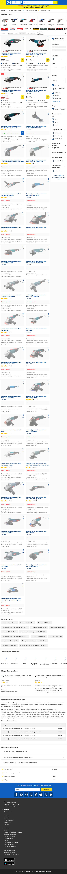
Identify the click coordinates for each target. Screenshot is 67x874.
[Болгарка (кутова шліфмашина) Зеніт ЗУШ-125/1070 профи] (12, 522)
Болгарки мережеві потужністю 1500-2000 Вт (34, 641)
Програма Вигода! (9, 844)
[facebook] (16, 794)
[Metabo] (43, 29)
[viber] (31, 794)
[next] (65, 652)
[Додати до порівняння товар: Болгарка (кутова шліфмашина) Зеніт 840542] (23, 418)
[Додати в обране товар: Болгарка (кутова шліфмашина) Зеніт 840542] (23, 415)
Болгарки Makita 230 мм (38, 636)
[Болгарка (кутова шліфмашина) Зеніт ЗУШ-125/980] (38, 353)
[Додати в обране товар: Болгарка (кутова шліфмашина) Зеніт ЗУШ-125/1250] (23, 314)
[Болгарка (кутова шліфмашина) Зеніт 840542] (12, 420)
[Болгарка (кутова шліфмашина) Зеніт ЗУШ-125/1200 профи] (38, 387)
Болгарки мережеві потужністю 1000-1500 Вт (15, 627)
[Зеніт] (4, 29)
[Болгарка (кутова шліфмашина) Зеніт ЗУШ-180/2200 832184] (12, 80)
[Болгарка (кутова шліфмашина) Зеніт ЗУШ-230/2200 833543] (12, 43)
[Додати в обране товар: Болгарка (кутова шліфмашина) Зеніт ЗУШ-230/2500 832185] (23, 449)
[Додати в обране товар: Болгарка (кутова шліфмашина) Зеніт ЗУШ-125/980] (48, 348)
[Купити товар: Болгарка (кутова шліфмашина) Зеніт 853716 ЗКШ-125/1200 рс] (47, 97)
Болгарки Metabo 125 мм (27, 623)
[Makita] (20, 29)
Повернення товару (9, 836)
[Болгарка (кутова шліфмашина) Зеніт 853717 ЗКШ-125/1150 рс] (12, 387)
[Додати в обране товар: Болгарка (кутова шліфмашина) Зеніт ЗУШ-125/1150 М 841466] (48, 280)
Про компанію (8, 811)
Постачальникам (9, 820)
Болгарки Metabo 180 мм (57, 627)
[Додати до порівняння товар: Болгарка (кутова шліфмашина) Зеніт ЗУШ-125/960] (48, 316)
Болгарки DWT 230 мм (44, 623)
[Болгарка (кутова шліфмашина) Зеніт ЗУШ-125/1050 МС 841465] (12, 285)
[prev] (61, 652)
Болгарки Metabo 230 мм (9, 623)
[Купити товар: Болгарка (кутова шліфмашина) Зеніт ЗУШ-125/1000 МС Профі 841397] (47, 60)
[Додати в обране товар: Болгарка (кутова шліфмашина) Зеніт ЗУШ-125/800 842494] (48, 415)
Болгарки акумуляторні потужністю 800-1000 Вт (33, 645)
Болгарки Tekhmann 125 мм (38, 627)
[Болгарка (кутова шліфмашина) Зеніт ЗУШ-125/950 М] (38, 522)
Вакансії (6, 818)
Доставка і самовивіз (10, 834)
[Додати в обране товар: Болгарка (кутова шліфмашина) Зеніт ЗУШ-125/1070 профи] (23, 516)
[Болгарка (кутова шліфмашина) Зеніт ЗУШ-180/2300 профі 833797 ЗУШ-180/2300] (38, 454)
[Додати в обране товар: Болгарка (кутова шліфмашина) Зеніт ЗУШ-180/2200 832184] (23, 74)
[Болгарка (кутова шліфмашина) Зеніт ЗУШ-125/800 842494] (38, 420)
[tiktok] (36, 794)
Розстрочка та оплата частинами (13, 832)
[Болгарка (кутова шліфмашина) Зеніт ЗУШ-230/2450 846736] (38, 555)
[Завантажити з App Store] (9, 860)
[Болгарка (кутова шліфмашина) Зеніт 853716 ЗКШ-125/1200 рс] (38, 80)
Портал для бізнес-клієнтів (11, 854)
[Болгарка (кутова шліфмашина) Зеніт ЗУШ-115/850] (12, 555)
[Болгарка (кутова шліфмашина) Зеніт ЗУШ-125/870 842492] (38, 218)
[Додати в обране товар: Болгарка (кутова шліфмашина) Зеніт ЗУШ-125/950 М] (48, 516)
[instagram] (26, 794)
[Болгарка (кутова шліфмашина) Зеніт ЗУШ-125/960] (38, 319)
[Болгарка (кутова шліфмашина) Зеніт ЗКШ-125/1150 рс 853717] (38, 184)
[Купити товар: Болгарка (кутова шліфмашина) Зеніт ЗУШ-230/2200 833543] (22, 60)
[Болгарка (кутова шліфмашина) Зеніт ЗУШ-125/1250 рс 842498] (12, 184)
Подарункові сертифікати (11, 842)
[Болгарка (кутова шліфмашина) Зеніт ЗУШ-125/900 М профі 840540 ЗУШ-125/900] (12, 150)
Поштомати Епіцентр (10, 846)
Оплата (6, 830)
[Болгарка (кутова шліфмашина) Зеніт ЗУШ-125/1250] (12, 319)
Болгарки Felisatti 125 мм (9, 632)
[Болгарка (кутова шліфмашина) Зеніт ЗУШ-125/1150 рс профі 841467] (12, 117)
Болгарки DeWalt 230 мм (9, 645)
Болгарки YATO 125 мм (55, 636)
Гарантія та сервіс (9, 838)
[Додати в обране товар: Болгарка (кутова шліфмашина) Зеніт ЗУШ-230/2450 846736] (48, 550)
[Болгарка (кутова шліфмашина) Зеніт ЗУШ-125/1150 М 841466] (38, 285)
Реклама (6, 824)
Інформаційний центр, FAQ (11, 804)
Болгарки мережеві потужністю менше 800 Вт (15, 636)
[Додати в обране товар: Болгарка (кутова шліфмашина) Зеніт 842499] (23, 213)
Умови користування (10, 852)
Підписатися (46, 789)
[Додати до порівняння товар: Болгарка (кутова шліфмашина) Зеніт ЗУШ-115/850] (23, 552)
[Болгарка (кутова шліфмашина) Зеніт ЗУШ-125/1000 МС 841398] (12, 353)
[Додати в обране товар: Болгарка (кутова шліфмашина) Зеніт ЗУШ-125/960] (48, 314)
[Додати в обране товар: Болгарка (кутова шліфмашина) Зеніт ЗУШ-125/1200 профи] (48, 381)
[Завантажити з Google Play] (9, 863)
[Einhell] (28, 29)
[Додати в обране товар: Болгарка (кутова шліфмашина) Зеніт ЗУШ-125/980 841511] (23, 483)
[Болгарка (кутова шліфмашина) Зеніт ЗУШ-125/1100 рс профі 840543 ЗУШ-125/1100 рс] (38, 150)
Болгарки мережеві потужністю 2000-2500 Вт (33, 632)
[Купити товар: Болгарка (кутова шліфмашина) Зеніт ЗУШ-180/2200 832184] (22, 97)
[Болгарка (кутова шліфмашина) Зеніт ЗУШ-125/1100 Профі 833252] (38, 488)
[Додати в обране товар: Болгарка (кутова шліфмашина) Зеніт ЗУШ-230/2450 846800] (23, 246)
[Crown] (59, 29)
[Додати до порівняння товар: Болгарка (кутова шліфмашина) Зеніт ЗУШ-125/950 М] (48, 519)
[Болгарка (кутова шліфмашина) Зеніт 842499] (12, 218)
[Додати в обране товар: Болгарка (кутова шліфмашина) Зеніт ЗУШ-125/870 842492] (48, 213)
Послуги (6, 840)
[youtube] (21, 794)
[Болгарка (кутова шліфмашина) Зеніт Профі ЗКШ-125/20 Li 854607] (38, 117)
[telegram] (41, 794)
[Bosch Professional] (12, 29)
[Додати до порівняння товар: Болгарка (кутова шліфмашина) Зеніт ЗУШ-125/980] (48, 350)
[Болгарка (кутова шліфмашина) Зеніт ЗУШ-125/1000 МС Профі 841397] (38, 43)
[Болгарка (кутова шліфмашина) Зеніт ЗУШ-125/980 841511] (12, 488)
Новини (6, 814)
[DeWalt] (36, 29)
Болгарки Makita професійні (10, 641)
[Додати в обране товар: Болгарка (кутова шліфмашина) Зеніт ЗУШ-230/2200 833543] (23, 37)
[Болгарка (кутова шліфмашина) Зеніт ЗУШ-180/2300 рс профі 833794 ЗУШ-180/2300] (38, 252)
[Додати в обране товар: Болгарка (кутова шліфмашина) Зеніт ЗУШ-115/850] (23, 550)
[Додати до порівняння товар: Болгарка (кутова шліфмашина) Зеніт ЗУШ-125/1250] (23, 316)
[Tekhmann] (51, 29)
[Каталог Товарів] (3, 2)
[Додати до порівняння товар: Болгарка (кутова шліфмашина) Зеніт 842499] (23, 215)
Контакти (6, 816)
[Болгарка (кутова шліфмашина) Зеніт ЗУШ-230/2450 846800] (12, 252)
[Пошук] (55, 2)
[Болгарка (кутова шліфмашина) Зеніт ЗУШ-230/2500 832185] (12, 454)
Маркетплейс (8, 822)
